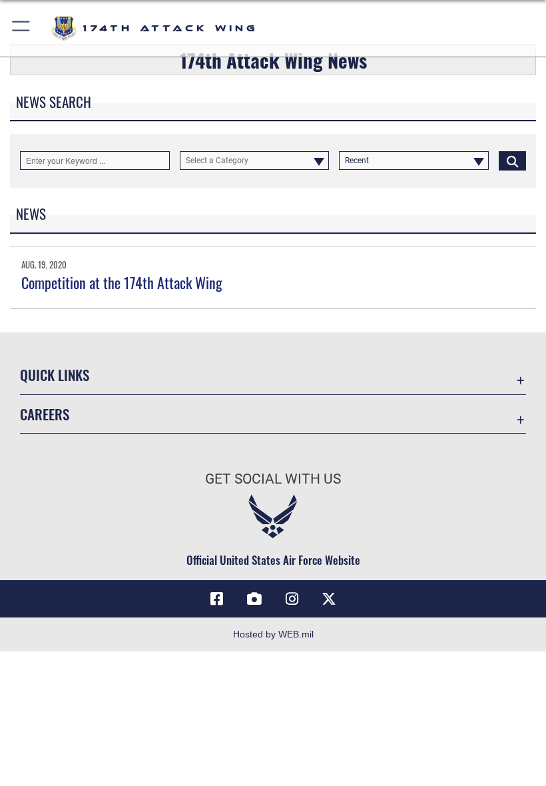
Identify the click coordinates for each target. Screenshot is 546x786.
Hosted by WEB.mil (273, 634)
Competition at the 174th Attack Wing (121, 282)
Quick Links (54, 374)
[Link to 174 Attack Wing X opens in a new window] (329, 599)
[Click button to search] (512, 160)
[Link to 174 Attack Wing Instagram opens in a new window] (292, 599)
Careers (44, 414)
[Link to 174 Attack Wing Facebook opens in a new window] (217, 599)
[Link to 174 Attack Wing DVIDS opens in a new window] (254, 599)
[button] (21, 28)
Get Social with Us (273, 479)
